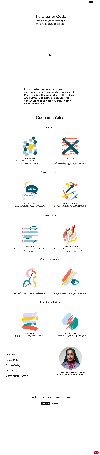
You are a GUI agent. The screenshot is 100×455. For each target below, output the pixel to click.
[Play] (50, 55)
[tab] (22, 360)
